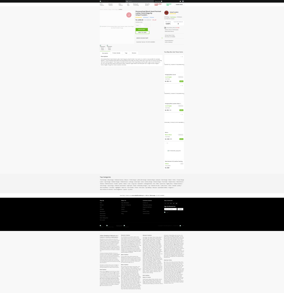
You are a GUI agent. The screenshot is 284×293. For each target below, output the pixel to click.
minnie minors (173, 281)
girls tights (166, 245)
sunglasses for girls (174, 255)
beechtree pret (145, 269)
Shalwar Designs (116, 181)
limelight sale (127, 272)
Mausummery (154, 268)
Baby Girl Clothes (147, 277)
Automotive (102, 213)
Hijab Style (129, 185)
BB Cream (141, 187)
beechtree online (152, 240)
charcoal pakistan (132, 275)
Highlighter (117, 187)
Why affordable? (125, 202)
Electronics (102, 211)
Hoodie (116, 183)
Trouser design (180, 180)
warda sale (150, 246)
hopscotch (181, 280)
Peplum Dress (172, 181)
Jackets (120, 183)
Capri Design (107, 181)
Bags (109, 9)
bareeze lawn (160, 268)
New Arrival (102, 215)
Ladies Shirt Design (141, 180)
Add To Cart (142, 32)
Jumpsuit (158, 180)
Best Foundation (104, 187)
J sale (139, 266)
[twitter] (174, 203)
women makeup (130, 248)
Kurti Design (164, 180)
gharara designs (150, 283)
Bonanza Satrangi (150, 272)
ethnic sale (123, 287)
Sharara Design (157, 181)
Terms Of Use (146, 213)
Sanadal (174, 185)
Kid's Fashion (146, 275)
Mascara (155, 187)
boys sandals (174, 276)
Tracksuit (122, 272)
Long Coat (133, 183)
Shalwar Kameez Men (133, 284)
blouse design (176, 236)
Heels (169, 185)
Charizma (147, 271)
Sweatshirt (140, 183)
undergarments (131, 251)
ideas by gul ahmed (133, 277)
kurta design (172, 236)
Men (101, 202)
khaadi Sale (157, 250)
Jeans (101, 181)
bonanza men (132, 285)
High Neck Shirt (126, 276)
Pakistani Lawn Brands (120, 185)
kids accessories (178, 278)
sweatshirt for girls (167, 240)
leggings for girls (176, 244)
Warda (144, 268)
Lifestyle (102, 209)
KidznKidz (156, 279)
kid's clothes (103, 274)
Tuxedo (122, 268)
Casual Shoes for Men (136, 286)
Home (101, 9)
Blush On (124, 187)
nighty (135, 251)
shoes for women (124, 252)
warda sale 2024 (158, 238)
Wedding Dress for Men (134, 272)
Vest (137, 271)
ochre (172, 283)
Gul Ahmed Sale (127, 268)
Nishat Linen (159, 266)
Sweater (132, 278)
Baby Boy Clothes (168, 260)
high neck (178, 240)
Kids (101, 207)
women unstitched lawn (132, 246)
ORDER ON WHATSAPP (142, 38)
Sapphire (151, 271)
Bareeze (152, 252)
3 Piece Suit (127, 267)
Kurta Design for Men (128, 274)
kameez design (151, 180)
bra (137, 251)
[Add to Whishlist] (162, 38)
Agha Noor (160, 267)
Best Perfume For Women (106, 189)
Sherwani (122, 273)
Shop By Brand (147, 4)
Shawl (134, 185)
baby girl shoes (166, 249)
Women (106, 9)
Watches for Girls (155, 185)
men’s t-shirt (133, 258)
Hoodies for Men (126, 275)
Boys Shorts (179, 273)
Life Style (128, 4)
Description (105, 53)
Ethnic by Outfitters (157, 269)
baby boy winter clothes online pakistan (173, 267)
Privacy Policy (146, 211)
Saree (142, 181)
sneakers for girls (172, 250)
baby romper (174, 265)
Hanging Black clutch (170, 74)
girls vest (167, 243)
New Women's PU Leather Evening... (174, 161)
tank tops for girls (169, 237)
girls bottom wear (170, 244)
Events (122, 209)
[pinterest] (171, 203)
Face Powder (130, 187)
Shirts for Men (134, 266)
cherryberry (166, 283)
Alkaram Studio (151, 267)
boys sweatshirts (180, 270)
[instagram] (168, 203)
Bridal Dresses (124, 181)
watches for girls (180, 255)
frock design (107, 278)
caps (136, 259)
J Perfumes (125, 279)
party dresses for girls (114, 278)
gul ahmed (134, 283)
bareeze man (148, 247)
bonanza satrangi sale (127, 278)
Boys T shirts (166, 261)
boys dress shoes (180, 277)
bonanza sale (152, 238)
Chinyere (151, 270)
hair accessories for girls (180, 256)
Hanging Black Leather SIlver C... (173, 103)
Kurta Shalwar (127, 285)
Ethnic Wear (125, 283)
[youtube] (176, 203)
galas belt (175, 279)
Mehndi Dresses (109, 183)
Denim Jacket (134, 276)
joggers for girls (166, 250)
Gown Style (137, 181)
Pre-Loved (102, 220)
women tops (132, 244)
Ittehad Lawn (155, 271)
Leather (120, 9)
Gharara (102, 183)
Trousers (134, 282)
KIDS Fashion (102, 4)
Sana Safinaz (154, 266)
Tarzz (152, 269)
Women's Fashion (147, 235)
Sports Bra (162, 183)
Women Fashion (110, 4)
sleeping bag (166, 280)
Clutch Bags (115, 9)
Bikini (157, 183)
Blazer (170, 180)
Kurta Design (103, 185)
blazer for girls (169, 241)
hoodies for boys (170, 270)
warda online (158, 256)
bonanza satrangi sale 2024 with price (132, 287)
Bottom (128, 279)
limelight (139, 276)
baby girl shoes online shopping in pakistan (171, 248)
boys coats (168, 269)
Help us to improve (126, 204)
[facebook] (165, 203)
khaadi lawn (145, 258)
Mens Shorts (135, 279)
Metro (166, 132)
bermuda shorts (168, 273)
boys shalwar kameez (175, 263)
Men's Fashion (124, 264)
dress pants (166, 275)
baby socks (179, 279)
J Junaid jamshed (171, 251)
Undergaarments (148, 183)
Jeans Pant (126, 281)
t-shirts (136, 244)
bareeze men (145, 243)
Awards (123, 207)
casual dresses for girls (148, 280)
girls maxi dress (177, 235)
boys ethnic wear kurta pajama (114, 281)
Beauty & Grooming (136, 4)
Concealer (111, 187)
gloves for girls (173, 254)
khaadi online (158, 244)
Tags (126, 53)
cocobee (177, 281)
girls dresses (102, 278)
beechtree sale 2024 (150, 251)
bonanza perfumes (131, 288)
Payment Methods (147, 207)
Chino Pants (130, 281)
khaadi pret (155, 270)
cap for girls (178, 254)
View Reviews (173, 17)
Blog (122, 213)
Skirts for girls (176, 246)
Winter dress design (173, 239)
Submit (180, 209)
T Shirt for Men (128, 269)
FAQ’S (144, 209)
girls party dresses (149, 282)
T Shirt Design (132, 180)
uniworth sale (133, 273)
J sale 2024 (134, 274)
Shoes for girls (180, 247)
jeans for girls (170, 245)
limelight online (136, 267)
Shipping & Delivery (147, 204)
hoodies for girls (173, 240)
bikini (140, 251)
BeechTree (156, 267)
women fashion (117, 254)
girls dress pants (171, 246)
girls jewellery (166, 256)
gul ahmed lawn (128, 273)
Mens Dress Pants (129, 282)
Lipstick (125, 189)
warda (159, 270)
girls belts (168, 254)
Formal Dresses (129, 266)
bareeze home (145, 261)
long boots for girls (179, 250)
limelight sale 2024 (156, 259)
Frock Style (164, 181)
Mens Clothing (123, 266)
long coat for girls (172, 243)
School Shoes (125, 288)
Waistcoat (124, 286)
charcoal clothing (127, 271)
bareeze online (157, 254)
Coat (129, 183)
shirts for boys (171, 261)
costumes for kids (167, 257)
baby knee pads (170, 279)
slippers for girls (178, 249)
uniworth (122, 267)
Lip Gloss (130, 189)
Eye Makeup (148, 187)
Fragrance (170, 187)
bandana (133, 259)
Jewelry (179, 185)
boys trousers (166, 271)
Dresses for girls (145, 279)
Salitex (150, 268)
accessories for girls (177, 253)
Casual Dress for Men (134, 268)
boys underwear (171, 271)
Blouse (126, 180)
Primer (136, 187)
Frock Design (103, 180)
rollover (169, 283)
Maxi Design (111, 180)
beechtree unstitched (146, 260)
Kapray (149, 269)
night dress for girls (173, 238)
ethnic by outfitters (135, 269)
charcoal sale (127, 284)
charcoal (131, 267)
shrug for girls (178, 243)
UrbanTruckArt (174, 12)
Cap (149, 185)
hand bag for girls (172, 256)
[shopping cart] (183, 1)
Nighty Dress (169, 183)
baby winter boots (172, 278)
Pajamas (134, 281)
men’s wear (110, 254)
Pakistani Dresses (119, 180)
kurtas (122, 245)
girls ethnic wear (104, 283)
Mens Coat (128, 277)
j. (145, 270)
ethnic (130, 276)
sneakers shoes (179, 276)
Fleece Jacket (123, 277)
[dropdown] (180, 1)
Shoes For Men (129, 286)
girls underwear (174, 247)
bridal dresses (133, 241)
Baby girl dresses (151, 279)
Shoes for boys (168, 276)
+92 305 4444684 (160, 195)
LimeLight (147, 268)
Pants (174, 180)
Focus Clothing (138, 288)
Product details (116, 53)
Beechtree (153, 242)
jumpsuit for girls (155, 280)
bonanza (129, 283)
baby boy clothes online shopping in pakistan (173, 266)
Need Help (157, 1)
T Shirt (124, 269)
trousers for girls (168, 247)
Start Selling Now (104, 217)
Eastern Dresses (155, 282)
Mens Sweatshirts (133, 271)
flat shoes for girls (173, 249)
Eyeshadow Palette (162, 187)
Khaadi (144, 240)
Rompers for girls (175, 237)
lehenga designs (171, 235)
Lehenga (131, 181)
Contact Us (145, 202)
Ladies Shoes (164, 185)
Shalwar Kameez (178, 183)
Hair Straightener (118, 189)
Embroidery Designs (142, 185)
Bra (154, 183)
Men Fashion (121, 4)
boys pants (181, 274)
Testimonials (124, 211)
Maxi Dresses (180, 181)
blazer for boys (169, 268)
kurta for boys (168, 264)
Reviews (134, 53)
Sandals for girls (177, 251)
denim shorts (176, 274)
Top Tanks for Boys (177, 261)
